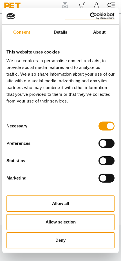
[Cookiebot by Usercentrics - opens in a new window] (90, 16)
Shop (82, 11)
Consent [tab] (21, 32)
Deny (60, 240)
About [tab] (99, 32)
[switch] (106, 143)
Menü (111, 11)
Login (96, 11)
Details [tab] (61, 32)
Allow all (60, 203)
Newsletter (65, 11)
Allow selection (61, 222)
